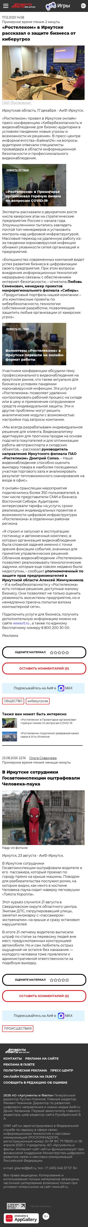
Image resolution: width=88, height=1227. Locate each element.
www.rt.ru (21, 623)
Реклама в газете (19, 1064)
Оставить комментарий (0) (44, 668)
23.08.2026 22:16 (14, 758)
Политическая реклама (25, 1070)
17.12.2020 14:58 (13, 17)
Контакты (12, 1058)
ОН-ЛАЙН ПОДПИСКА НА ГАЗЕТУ (30, 1077)
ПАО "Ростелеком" (16, 103)
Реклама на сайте (42, 1058)
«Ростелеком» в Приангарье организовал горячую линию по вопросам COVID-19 (48, 721)
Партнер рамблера (40, 1206)
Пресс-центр (61, 1070)
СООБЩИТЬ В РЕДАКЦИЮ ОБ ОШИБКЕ (35, 1082)
